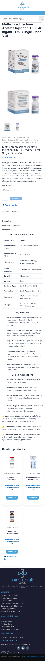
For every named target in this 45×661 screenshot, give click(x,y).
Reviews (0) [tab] (7, 229)
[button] (10, 205)
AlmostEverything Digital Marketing (35, 656)
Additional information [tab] (11, 225)
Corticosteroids (13, 140)
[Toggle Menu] (42, 13)
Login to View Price (9, 157)
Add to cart (16, 199)
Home (4, 137)
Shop (9, 137)
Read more (12, 498)
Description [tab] (6, 221)
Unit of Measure (8, 186)
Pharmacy (16, 137)
